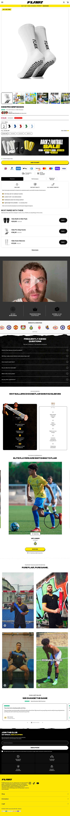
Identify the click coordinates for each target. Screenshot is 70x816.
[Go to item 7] (19, 98)
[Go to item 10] (54, 98)
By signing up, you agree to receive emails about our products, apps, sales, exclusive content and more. (28, 751)
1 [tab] (31, 722)
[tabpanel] (18, 600)
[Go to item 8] (31, 98)
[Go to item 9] (42, 98)
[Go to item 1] (7, 98)
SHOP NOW (35, 549)
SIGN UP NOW (35, 747)
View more (35, 250)
